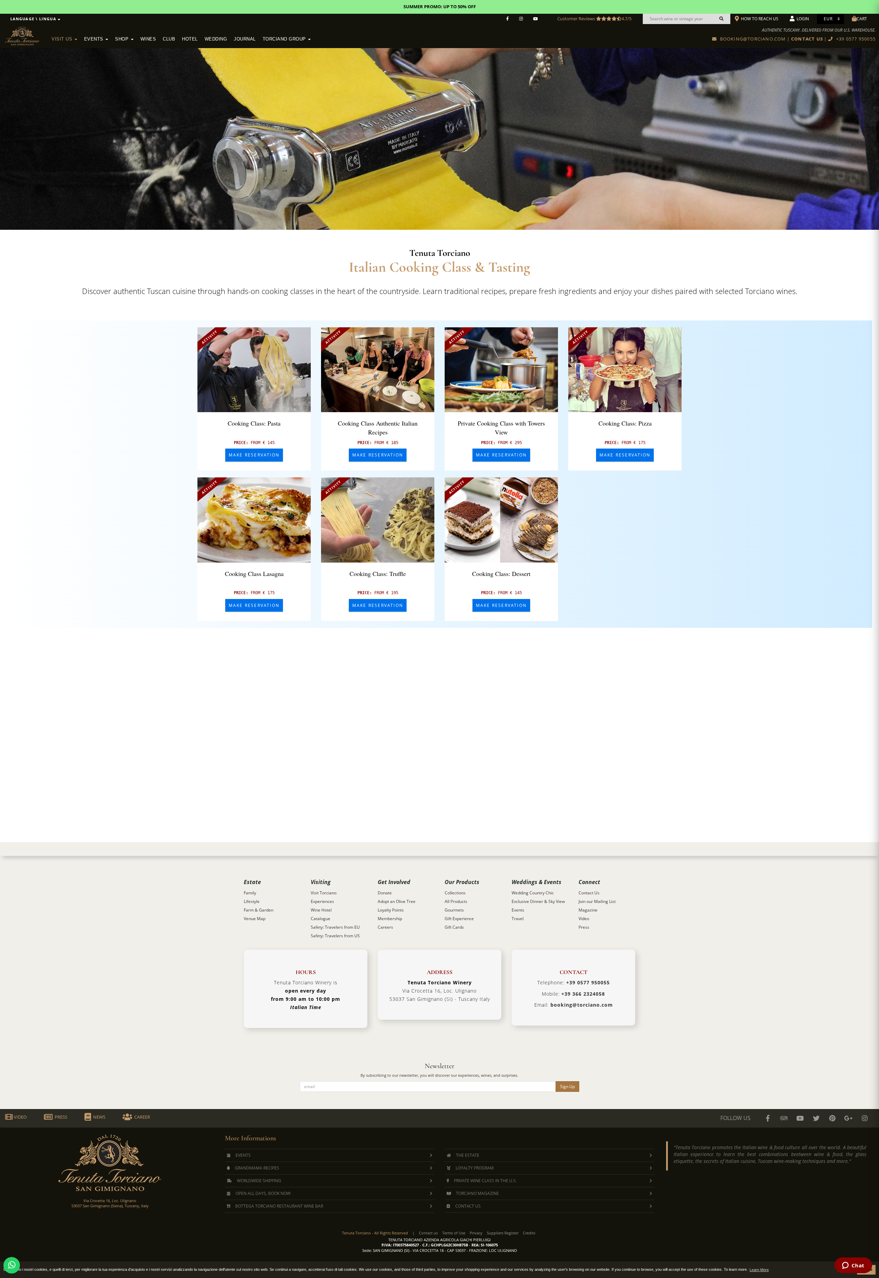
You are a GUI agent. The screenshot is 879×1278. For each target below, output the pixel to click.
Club (169, 39)
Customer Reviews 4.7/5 (594, 18)
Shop (122, 39)
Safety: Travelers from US (335, 936)
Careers (385, 927)
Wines (148, 39)
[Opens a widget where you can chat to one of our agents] (853, 1266)
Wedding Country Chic (533, 893)
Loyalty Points (391, 910)
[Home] (26, 34)
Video (584, 918)
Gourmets (454, 910)
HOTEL (190, 39)
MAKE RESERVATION (254, 455)
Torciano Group (285, 39)
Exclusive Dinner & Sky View (538, 901)
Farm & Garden (258, 910)
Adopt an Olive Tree (396, 901)
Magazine (588, 910)
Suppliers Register (502, 1232)
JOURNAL (245, 39)
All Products (456, 901)
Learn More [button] (759, 1270)
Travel (518, 918)
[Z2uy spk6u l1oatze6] (848, 1118)
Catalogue (320, 918)
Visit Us (63, 39)
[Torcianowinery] (816, 1118)
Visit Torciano (323, 893)
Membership (390, 918)
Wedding (216, 39)
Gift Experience (459, 918)
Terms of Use (453, 1232)
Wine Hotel (321, 910)
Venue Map (254, 918)
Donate (385, 893)
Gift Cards (454, 927)
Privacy (476, 1232)
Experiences (322, 901)
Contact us (428, 1232)
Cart (862, 19)
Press (584, 927)
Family (250, 893)
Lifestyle (252, 901)
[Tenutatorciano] (535, 19)
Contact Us (589, 893)
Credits (529, 1232)
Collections (455, 893)
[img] (254, 369)
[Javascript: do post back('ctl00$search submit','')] (721, 19)
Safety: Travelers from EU (335, 927)
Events (94, 39)
